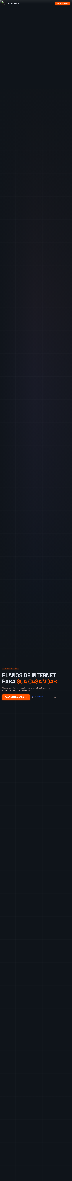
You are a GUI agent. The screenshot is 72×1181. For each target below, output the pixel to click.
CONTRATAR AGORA (16, 697)
